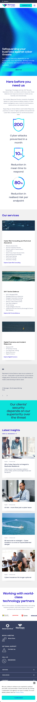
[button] (34, 683)
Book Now (11, 638)
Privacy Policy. (20, 692)
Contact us (11, 649)
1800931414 (11, 660)
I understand (18, 698)
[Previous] (2, 395)
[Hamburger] (34, 5)
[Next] (7, 395)
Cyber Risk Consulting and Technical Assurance (17, 242)
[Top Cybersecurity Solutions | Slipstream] (8, 5)
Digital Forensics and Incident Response (15, 343)
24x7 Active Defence (11, 292)
